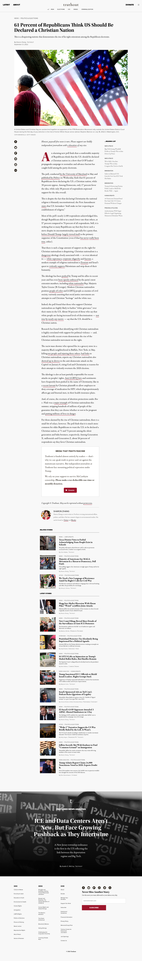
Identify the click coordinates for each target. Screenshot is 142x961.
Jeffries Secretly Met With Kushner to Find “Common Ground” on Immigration (78, 746)
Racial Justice (17, 926)
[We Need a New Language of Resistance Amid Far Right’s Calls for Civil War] (48, 581)
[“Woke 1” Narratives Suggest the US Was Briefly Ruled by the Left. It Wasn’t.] (48, 730)
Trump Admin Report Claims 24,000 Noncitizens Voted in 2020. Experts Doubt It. (78, 765)
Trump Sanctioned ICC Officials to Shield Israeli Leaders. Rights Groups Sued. (78, 675)
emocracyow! (73, 648)
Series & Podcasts (19, 938)
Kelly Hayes (64, 737)
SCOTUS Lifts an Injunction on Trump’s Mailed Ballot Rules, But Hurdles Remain (77, 658)
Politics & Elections (29, 18)
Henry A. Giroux (65, 588)
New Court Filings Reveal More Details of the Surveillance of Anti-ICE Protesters (77, 622)
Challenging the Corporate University (44, 933)
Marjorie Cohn (65, 684)
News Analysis (64, 671)
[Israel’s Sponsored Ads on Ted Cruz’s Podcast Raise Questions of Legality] (48, 695)
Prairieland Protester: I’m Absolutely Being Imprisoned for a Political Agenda (78, 640)
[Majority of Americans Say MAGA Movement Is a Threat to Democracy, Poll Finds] (48, 562)
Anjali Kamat (64, 649)
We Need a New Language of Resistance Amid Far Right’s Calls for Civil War (76, 579)
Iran (52, 9)
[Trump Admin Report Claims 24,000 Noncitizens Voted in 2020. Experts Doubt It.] (48, 766)
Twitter (66, 520)
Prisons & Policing (19, 922)
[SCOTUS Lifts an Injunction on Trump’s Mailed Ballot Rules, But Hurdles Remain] (48, 660)
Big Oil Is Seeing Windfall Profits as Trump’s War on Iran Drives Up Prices (114, 151)
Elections (61, 9)
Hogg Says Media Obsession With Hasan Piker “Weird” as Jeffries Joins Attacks (77, 604)
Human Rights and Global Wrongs (43, 908)
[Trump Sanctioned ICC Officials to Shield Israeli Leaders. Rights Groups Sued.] (48, 677)
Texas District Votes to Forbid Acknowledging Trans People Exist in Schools (76, 542)
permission (87, 503)
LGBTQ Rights (68, 537)
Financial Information (66, 917)
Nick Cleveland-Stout (76, 702)
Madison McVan (65, 631)
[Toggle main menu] (138, 5)
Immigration (17, 910)
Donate (130, 4)
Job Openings (65, 936)
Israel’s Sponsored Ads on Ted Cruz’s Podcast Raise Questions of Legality (75, 693)
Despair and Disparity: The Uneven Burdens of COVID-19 (43, 900)
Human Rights (76, 671)
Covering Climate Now (43, 938)
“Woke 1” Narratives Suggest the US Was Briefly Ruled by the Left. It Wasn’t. (77, 728)
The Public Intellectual (41, 919)
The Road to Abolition (41, 913)
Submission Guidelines (64, 912)
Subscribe (63, 907)
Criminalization (87, 9)
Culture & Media (18, 889)
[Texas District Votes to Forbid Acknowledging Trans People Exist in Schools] (48, 543)
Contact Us (64, 940)
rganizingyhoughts (75, 737)
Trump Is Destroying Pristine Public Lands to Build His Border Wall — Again (114, 188)
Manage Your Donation (64, 898)
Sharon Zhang (21, 42)
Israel (75, 9)
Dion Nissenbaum (66, 775)
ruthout (30, 42)
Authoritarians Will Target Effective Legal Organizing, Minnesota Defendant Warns (113, 213)
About (16, 4)
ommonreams (74, 666)
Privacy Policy (64, 921)
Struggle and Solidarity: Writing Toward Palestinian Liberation (43, 892)
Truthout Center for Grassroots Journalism (66, 930)
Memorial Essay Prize (67, 925)
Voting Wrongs (42, 928)
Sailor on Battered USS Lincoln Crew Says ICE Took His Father (114, 176)
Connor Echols (65, 702)
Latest (6, 4)
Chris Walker (64, 552)
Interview (62, 636)
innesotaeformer (76, 631)
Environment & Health (20, 902)
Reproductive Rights (19, 930)
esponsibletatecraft (90, 702)
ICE (69, 9)
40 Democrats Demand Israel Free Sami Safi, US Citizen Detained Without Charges (113, 201)
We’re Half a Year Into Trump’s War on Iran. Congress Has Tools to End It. (114, 163)
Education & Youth (19, 898)
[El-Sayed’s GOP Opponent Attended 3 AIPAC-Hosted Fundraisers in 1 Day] (48, 713)
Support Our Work (66, 903)
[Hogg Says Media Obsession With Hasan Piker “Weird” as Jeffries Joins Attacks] (48, 606)
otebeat (74, 775)
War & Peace (17, 934)
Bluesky (73, 520)
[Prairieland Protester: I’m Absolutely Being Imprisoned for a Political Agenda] (48, 642)
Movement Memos (43, 924)
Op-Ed (61, 575)
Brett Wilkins (64, 666)
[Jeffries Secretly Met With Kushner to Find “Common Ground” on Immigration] (48, 748)
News (16, 18)
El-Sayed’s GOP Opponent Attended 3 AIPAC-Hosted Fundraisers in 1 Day (76, 711)
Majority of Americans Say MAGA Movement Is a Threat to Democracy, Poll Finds (77, 561)
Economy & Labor (19, 894)
